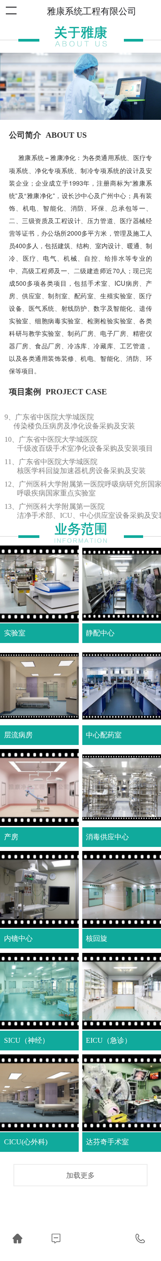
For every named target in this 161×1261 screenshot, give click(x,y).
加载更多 (80, 1175)
